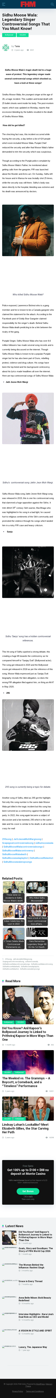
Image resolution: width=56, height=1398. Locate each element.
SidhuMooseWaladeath (14, 854)
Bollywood (9, 35)
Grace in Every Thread (30, 1281)
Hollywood (19, 1072)
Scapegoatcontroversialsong (17, 843)
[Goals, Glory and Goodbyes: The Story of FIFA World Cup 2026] (10, 1247)
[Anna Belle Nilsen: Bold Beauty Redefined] (10, 1296)
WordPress (40, 1384)
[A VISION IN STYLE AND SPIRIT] (10, 1329)
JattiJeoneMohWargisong (27, 839)
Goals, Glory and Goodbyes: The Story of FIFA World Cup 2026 (36, 1249)
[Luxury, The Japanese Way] (10, 1345)
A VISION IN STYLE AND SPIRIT (35, 1330)
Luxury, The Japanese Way (33, 1347)
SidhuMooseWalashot (41, 858)
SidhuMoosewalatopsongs (17, 862)
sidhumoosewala (44, 843)
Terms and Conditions (35, 1391)
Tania (17, 46)
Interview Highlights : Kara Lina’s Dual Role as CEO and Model (36, 1315)
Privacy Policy (17, 1391)
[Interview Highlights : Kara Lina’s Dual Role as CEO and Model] (10, 1312)
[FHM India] (28, 4)
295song (6, 839)
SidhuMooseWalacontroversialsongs (23, 846)
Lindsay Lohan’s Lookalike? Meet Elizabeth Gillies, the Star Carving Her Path (25, 1128)
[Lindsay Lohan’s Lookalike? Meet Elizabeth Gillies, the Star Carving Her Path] (28, 1109)
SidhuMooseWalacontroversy (17, 850)
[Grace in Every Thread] (10, 1280)
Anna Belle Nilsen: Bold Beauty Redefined (35, 1299)
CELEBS (23, 35)
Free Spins (28, 1166)
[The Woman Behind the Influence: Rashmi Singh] (10, 1263)
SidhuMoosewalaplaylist (15, 858)
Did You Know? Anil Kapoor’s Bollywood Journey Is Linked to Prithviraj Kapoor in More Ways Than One (27, 1033)
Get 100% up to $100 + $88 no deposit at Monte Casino (28, 1171)
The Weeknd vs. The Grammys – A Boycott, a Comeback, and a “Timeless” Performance (26, 1082)
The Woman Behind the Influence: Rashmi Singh (31, 1266)
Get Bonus (28, 1191)
